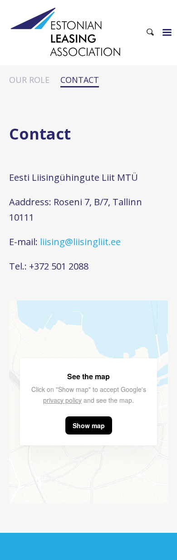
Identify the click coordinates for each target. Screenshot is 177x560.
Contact (79, 80)
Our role (29, 80)
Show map (89, 425)
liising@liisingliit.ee (80, 242)
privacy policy (62, 400)
